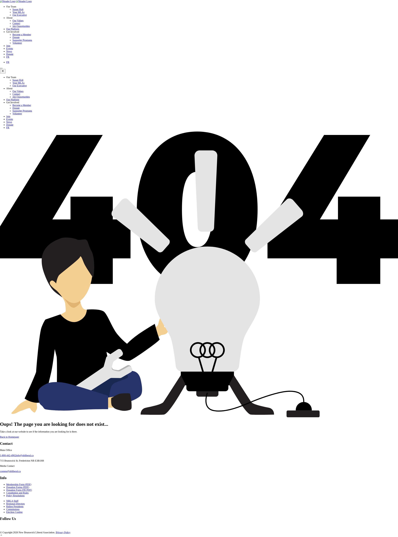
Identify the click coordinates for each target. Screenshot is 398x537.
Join (8, 45)
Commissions (12, 509)
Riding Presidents (14, 506)
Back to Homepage (9, 437)
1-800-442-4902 (8, 455)
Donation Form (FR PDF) (19, 490)
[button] (199, 535)
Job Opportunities (21, 26)
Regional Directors (15, 503)
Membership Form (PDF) (18, 484)
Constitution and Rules (17, 492)
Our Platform (12, 29)
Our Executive (19, 15)
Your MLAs (18, 12)
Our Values (17, 20)
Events (9, 48)
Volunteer (17, 43)
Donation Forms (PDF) (17, 487)
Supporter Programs (22, 40)
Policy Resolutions (15, 495)
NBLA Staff (12, 501)
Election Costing (14, 512)
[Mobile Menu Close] (3, 71)
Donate (16, 37)
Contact (16, 23)
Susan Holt (17, 9)
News (9, 51)
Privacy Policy (63, 532)
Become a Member (21, 34)
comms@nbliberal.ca (10, 471)
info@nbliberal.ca (25, 455)
